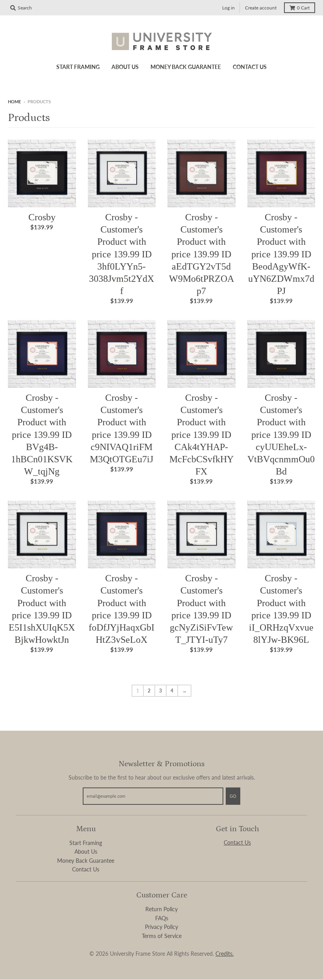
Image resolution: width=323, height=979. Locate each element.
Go (233, 795)
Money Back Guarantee (85, 860)
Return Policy (161, 909)
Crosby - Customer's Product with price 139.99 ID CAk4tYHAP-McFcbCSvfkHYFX (201, 434)
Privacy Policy (161, 926)
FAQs (161, 918)
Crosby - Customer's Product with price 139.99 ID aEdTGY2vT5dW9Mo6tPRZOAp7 (201, 254)
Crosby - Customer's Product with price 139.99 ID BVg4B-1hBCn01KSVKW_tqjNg (41, 434)
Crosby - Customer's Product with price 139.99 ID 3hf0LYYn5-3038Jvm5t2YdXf (121, 254)
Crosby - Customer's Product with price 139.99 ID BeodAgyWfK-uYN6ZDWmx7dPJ (281, 254)
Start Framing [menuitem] (78, 66)
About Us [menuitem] (125, 66)
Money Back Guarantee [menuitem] (185, 66)
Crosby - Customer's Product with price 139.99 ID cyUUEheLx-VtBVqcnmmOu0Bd (281, 434)
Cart (303, 8)
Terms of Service (162, 935)
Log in (228, 8)
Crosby (42, 217)
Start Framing (85, 842)
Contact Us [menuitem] (250, 66)
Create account (261, 8)
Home (14, 101)
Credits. (224, 953)
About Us (85, 851)
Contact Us (85, 869)
